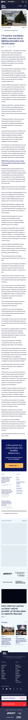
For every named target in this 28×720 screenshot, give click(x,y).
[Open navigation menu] (26, 1)
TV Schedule (18, 667)
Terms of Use (18, 682)
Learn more (24, 520)
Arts (2, 668)
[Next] (25, 622)
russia (18, 479)
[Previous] (22, 622)
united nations (19, 490)
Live (25, 5)
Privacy (17, 680)
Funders (17, 672)
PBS (3, 2)
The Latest (4, 622)
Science (3, 675)
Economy (3, 673)
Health (2, 636)
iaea (17, 477)
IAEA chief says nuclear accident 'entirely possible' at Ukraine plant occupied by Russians (13, 163)
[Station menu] (15, 2)
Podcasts (17, 677)
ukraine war (19, 488)
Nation (17, 636)
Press (16, 668)
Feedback (17, 670)
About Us (17, 665)
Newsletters (18, 675)
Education (3, 678)
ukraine (18, 486)
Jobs (16, 678)
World (2, 46)
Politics (3, 667)
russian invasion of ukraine (20, 482)
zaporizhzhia (19, 493)
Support (17, 673)
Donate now (13, 465)
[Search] (23, 2)
